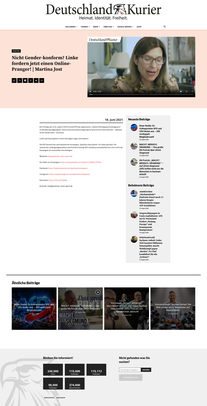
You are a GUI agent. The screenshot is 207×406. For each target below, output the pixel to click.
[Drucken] (36, 80)
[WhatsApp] (14, 80)
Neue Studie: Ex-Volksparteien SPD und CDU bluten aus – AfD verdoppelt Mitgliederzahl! (150, 131)
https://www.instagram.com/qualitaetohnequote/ (69, 174)
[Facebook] (30, 80)
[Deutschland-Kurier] (103, 12)
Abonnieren (74, 378)
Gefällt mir (53, 365)
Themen (84, 27)
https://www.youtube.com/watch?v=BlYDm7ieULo (80, 162)
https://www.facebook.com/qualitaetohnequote (68, 168)
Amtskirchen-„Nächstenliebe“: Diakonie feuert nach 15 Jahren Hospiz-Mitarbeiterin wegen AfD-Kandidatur (151, 198)
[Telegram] (25, 80)
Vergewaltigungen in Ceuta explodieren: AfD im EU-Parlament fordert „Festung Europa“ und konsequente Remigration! (150, 221)
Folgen (74, 365)
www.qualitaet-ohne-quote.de (60, 156)
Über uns (108, 27)
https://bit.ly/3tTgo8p (58, 180)
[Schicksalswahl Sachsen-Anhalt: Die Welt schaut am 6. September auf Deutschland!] (172, 308)
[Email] (41, 80)
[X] (19, 80)
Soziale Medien (124, 27)
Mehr (95, 27)
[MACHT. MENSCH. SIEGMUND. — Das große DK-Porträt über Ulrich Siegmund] (134, 146)
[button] (164, 27)
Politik (16, 51)
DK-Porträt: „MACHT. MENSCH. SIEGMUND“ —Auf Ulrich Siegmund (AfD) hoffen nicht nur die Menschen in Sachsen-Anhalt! (151, 167)
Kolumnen (70, 27)
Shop (139, 27)
